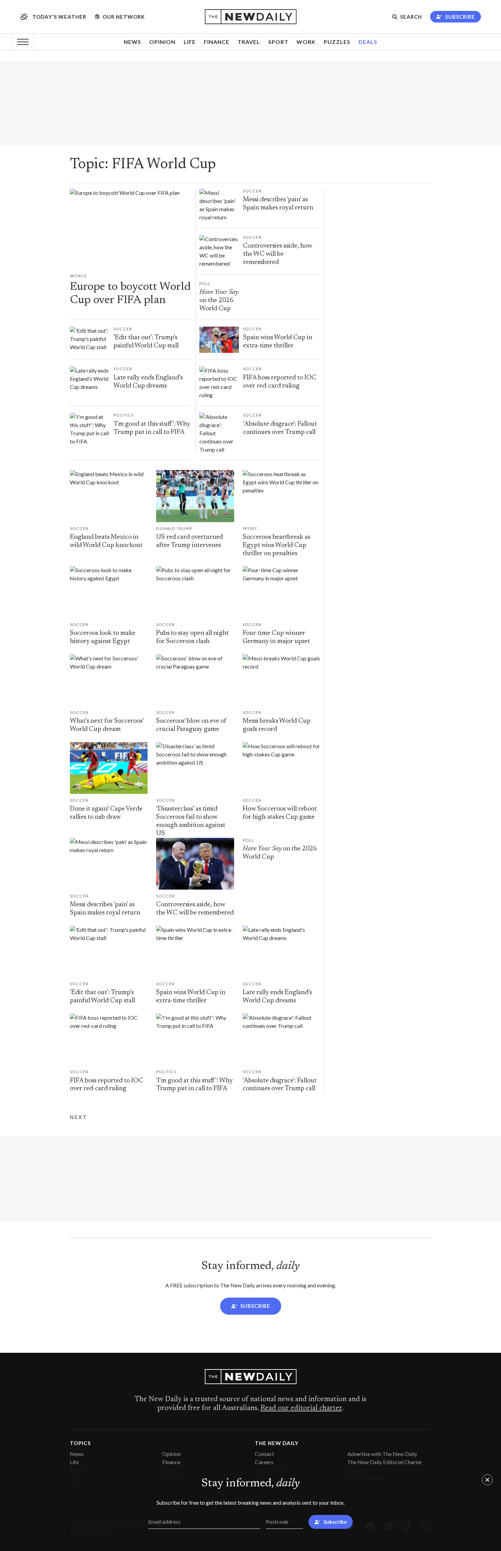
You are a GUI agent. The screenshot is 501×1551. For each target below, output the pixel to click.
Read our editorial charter (301, 1408)
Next (78, 1117)
